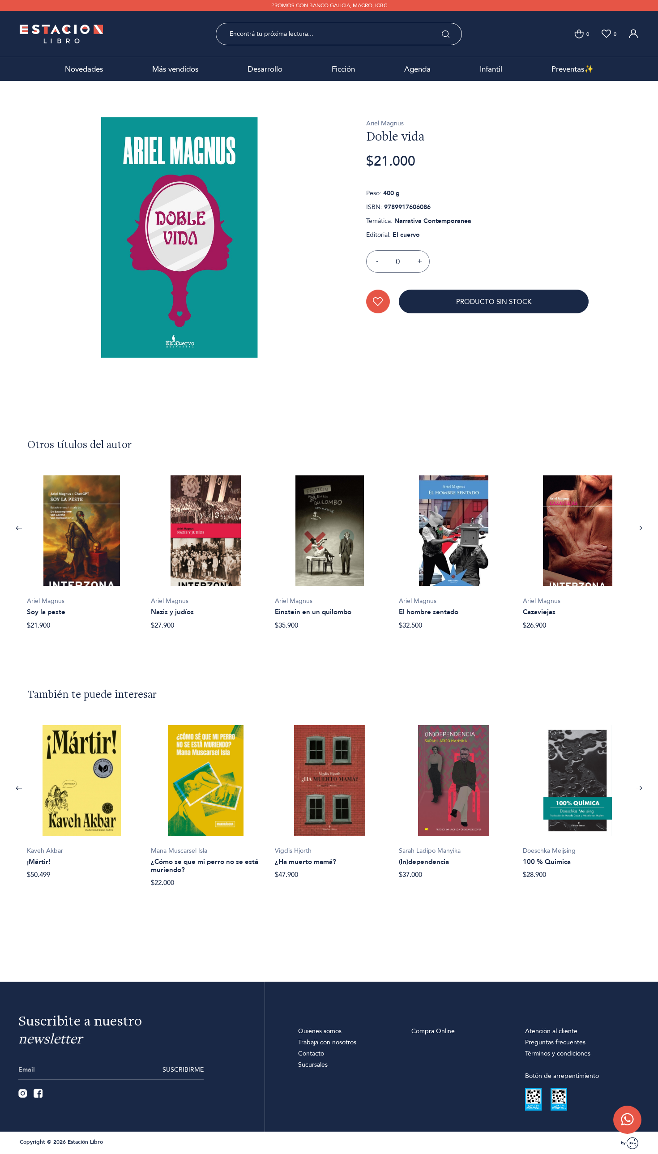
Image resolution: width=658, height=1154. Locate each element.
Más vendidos (175, 69)
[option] (81, 547)
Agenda (417, 69)
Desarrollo (265, 69)
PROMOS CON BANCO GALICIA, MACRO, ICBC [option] (329, 5)
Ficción (343, 69)
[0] (579, 33)
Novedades (84, 69)
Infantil (491, 69)
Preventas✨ (572, 69)
